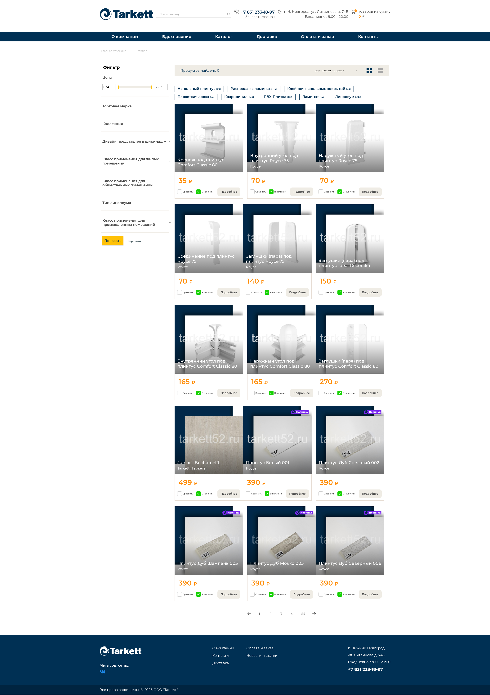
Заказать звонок (258, 13)
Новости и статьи (261, 656)
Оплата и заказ (319, 30)
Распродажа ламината (254, 82)
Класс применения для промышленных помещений (128, 215)
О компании (124, 30)
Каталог (226, 30)
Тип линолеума (116, 196)
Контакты (368, 30)
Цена (107, 71)
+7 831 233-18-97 (256, 8)
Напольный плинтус (199, 82)
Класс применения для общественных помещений (127, 176)
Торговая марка (117, 99)
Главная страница (114, 44)
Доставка (269, 30)
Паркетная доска (196, 92)
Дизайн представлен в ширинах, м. (134, 134)
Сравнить (188, 188)
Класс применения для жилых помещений (130, 154)
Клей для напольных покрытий (319, 82)
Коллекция (112, 117)
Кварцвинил (239, 92)
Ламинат (313, 92)
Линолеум (348, 92)
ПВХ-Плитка (278, 92)
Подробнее (229, 188)
